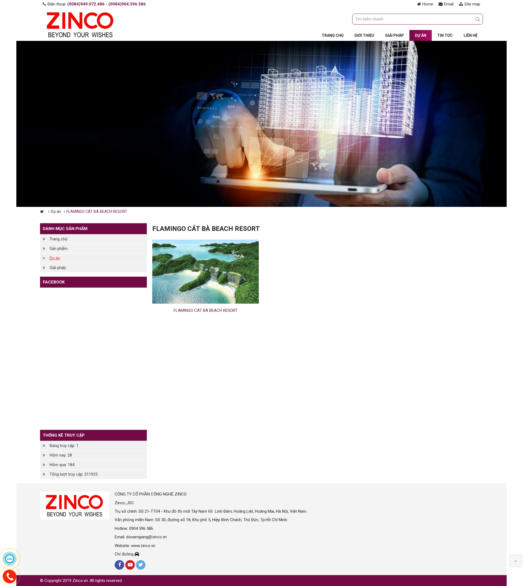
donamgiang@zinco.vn (146, 536)
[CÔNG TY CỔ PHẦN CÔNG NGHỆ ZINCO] (80, 24)
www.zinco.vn (143, 545)
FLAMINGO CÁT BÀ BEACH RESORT (206, 310)
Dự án (56, 211)
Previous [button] (16, 123)
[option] (261, 124)
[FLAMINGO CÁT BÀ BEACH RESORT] (205, 272)
